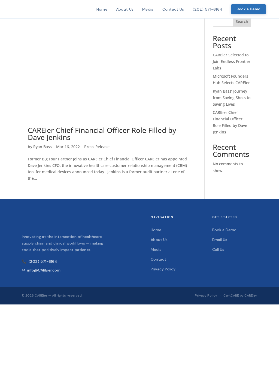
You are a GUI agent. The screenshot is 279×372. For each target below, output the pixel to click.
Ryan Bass (42, 146)
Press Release (97, 146)
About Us (125, 9)
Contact (158, 259)
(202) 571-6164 (207, 9)
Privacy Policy (163, 269)
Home (101, 9)
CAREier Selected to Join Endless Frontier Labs (231, 61)
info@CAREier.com (41, 270)
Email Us (219, 239)
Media (147, 9)
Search (242, 21)
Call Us (218, 249)
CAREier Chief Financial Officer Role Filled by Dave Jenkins (102, 133)
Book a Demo (248, 9)
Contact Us (173, 9)
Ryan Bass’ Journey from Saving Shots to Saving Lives (231, 98)
